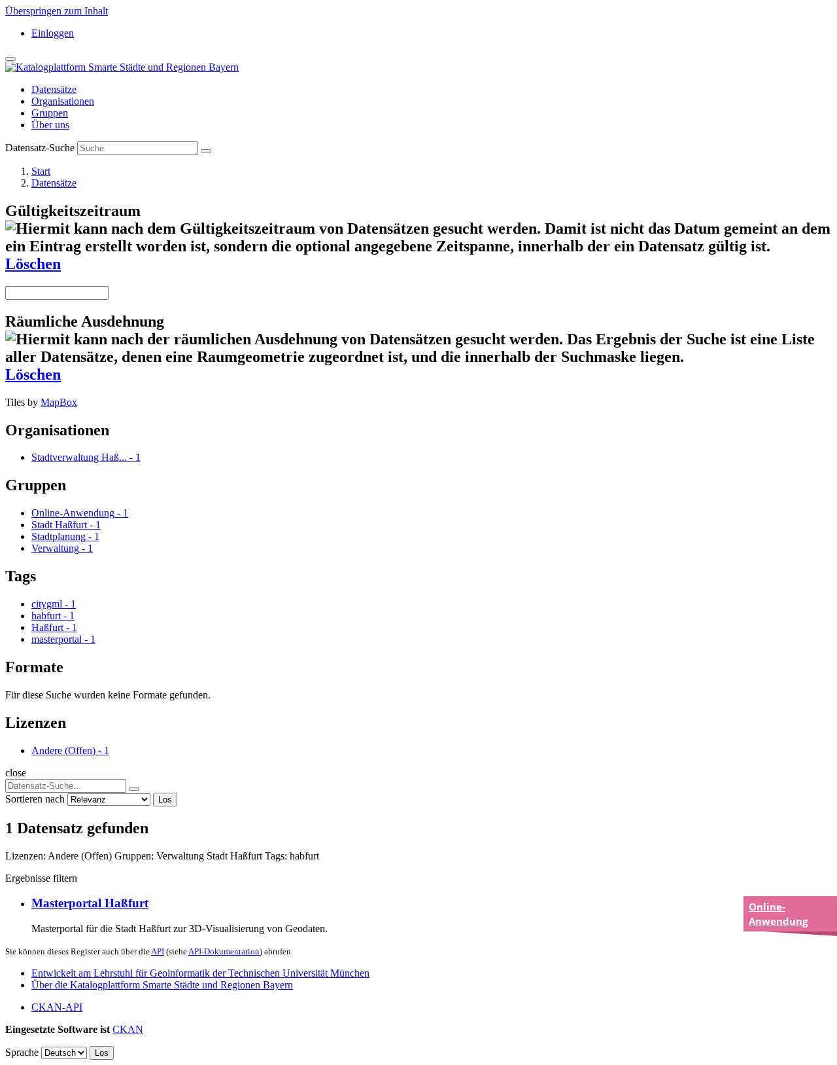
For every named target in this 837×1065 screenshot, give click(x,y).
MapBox (59, 402)
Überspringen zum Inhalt (56, 10)
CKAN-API (56, 1007)
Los (165, 799)
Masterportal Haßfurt (89, 903)
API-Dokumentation (224, 951)
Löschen (33, 263)
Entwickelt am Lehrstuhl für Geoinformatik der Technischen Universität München (200, 973)
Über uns (50, 124)
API (157, 951)
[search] (134, 789)
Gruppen (49, 112)
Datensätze (54, 89)
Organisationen (62, 101)
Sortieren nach (35, 798)
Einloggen (52, 33)
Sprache (22, 1052)
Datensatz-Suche (40, 147)
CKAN (127, 1029)
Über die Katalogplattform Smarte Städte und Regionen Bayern (162, 984)
